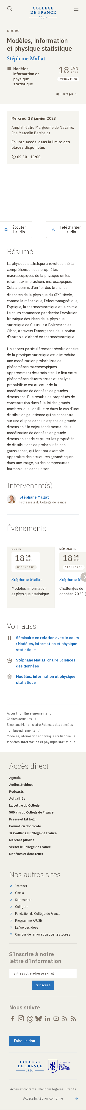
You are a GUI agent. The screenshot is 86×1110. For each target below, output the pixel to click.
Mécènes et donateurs (26, 854)
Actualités (17, 798)
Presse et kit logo (22, 819)
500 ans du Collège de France (31, 812)
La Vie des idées (26, 927)
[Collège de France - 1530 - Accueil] (43, 12)
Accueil (12, 713)
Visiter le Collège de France (30, 847)
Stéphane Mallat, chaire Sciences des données (45, 663)
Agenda (15, 778)
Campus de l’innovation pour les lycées (42, 934)
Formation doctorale (25, 826)
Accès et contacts (23, 1089)
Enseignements (24, 730)
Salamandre (23, 900)
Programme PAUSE (28, 921)
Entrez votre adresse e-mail (34, 973)
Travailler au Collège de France (33, 833)
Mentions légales (51, 1089)
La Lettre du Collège (24, 805)
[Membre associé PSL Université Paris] (59, 1066)
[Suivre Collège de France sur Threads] (30, 1018)
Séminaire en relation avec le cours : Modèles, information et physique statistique (47, 643)
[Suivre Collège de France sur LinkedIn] (47, 1018)
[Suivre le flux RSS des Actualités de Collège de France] (65, 1018)
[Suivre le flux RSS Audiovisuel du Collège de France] (73, 1018)
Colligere (21, 907)
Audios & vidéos (21, 785)
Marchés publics (21, 840)
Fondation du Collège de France (37, 914)
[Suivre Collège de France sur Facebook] (12, 1018)
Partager (67, 94)
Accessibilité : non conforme (43, 1098)
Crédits (71, 1089)
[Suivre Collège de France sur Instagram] (21, 1018)
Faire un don (24, 1040)
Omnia (19, 893)
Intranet (21, 886)
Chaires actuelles (19, 719)
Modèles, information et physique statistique (45, 679)
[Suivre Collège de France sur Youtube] (56, 1018)
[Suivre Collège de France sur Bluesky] (38, 1018)
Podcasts (16, 792)
